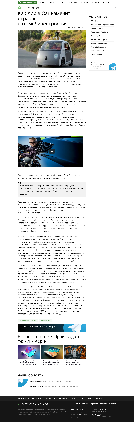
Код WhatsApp (96, 54)
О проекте (94, 404)
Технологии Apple (45, 320)
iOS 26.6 (95, 2)
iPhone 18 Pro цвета (98, 47)
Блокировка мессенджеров (66, 398)
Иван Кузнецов (71, 27)
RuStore (62, 2)
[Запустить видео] (52, 151)
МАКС (42, 2)
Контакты (103, 404)
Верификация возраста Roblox (102, 25)
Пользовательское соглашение (79, 414)
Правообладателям (76, 417)
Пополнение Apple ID (99, 51)
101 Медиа (103, 411)
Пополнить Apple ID (27, 2)
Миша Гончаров (102, 409)
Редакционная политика (77, 409)
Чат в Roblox (23, 398)
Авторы (85, 404)
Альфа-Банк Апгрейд (99, 40)
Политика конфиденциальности (79, 412)
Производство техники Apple (27, 320)
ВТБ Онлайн (87, 398)
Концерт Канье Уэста (41, 398)
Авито (51, 2)
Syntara (73, 2)
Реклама (112, 404)
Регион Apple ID (97, 28)
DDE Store (107, 2)
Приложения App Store (99, 32)
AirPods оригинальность (100, 43)
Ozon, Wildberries (104, 398)
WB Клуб (84, 2)
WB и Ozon (95, 21)
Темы (77, 404)
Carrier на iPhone (97, 36)
